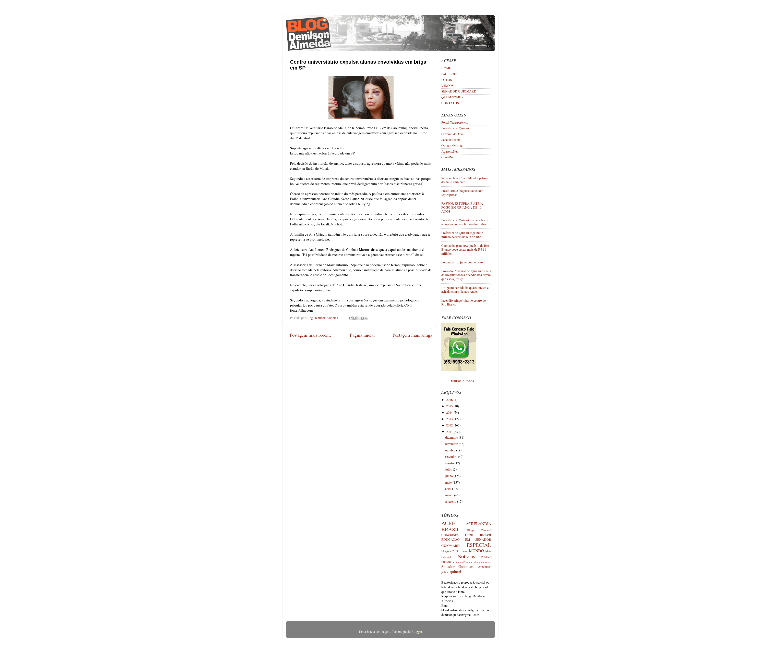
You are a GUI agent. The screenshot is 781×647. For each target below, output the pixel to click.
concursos (484, 566)
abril (448, 488)
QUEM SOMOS (452, 97)
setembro (451, 456)
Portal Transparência (454, 122)
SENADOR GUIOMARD (458, 91)
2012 (450, 425)
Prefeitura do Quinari (455, 128)
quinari (455, 571)
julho (449, 469)
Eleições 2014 (449, 551)
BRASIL (450, 529)
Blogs (470, 530)
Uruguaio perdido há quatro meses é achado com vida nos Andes (465, 289)
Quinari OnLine (451, 145)
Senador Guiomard (457, 566)
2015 (450, 406)
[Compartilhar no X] (358, 318)
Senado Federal (451, 139)
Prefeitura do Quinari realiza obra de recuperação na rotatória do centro (465, 222)
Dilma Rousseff (478, 535)
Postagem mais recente (311, 335)
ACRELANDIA (478, 523)
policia (445, 572)
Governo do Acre (452, 134)
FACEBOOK (450, 74)
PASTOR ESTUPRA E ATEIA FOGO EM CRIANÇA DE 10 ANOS (462, 207)
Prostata (467, 562)
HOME (446, 68)
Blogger (416, 631)
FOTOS (446, 79)
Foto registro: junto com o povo (462, 262)
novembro (452, 443)
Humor (463, 551)
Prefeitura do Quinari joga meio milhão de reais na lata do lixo (462, 235)
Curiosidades (449, 535)
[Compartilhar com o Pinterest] (366, 318)
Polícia (446, 561)
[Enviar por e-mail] (351, 318)
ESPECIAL (479, 544)
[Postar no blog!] (354, 318)
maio (449, 482)
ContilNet (448, 157)
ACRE (448, 523)
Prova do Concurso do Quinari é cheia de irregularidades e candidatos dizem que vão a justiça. (466, 275)
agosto (450, 463)
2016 (450, 399)
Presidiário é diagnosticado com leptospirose (462, 192)
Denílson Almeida (461, 380)
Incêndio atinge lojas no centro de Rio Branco (463, 302)
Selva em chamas (482, 562)
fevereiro (451, 501)
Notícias (466, 556)
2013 (450, 419)
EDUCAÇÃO (450, 539)
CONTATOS (450, 103)
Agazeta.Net (449, 151)
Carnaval (486, 530)
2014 (450, 412)
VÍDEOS (447, 85)
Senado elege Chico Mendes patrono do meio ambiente (465, 180)
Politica (486, 557)
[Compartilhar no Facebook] (362, 318)
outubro (450, 450)
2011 (450, 432)
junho (449, 476)
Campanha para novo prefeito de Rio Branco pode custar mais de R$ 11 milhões (465, 249)
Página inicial (362, 335)
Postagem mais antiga (412, 335)
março (449, 495)
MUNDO (476, 550)
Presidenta (457, 562)
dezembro (452, 437)
